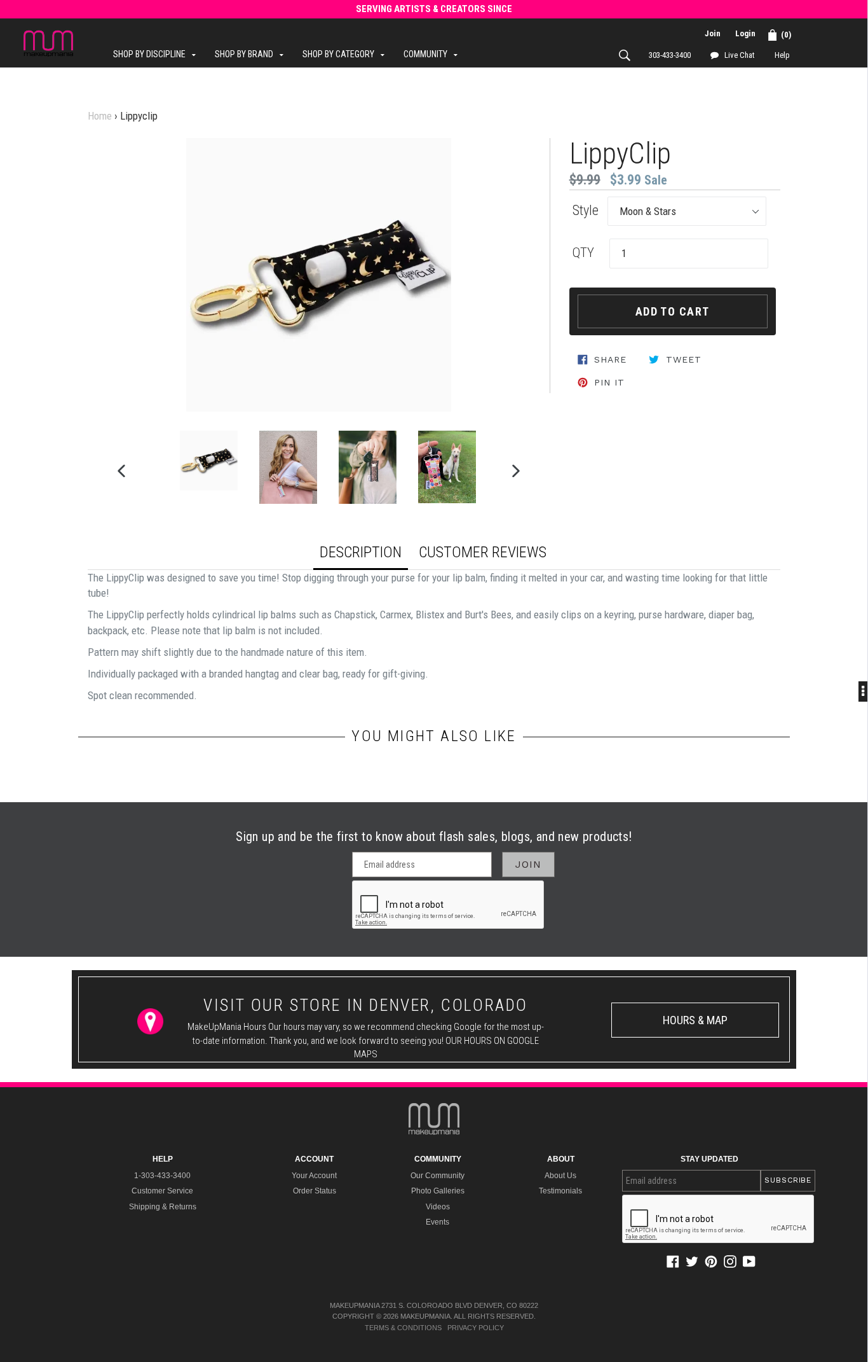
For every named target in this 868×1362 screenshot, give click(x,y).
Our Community (437, 1175)
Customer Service (162, 1190)
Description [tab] (361, 552)
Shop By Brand (252, 53)
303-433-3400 (670, 55)
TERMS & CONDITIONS (403, 1327)
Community (433, 53)
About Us (560, 1175)
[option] (199, 464)
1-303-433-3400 (162, 1175)
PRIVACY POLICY (475, 1327)
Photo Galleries (438, 1190)
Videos (438, 1206)
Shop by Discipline (157, 53)
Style (586, 210)
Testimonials (560, 1190)
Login (745, 33)
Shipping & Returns (162, 1206)
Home (100, 115)
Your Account (314, 1175)
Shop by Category (346, 53)
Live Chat (738, 55)
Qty (583, 252)
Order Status (314, 1190)
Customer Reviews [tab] (482, 552)
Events (437, 1222)
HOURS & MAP (695, 1020)
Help (782, 55)
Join (713, 33)
